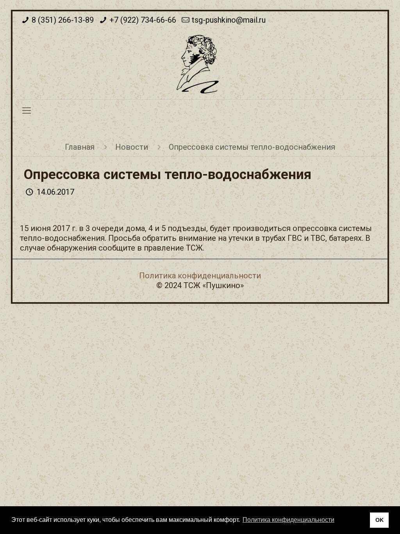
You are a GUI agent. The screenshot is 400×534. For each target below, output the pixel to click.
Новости (131, 147)
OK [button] (379, 520)
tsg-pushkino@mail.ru (229, 20)
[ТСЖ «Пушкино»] (200, 64)
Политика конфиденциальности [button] (288, 519)
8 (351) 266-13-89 (63, 20)
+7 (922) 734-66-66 (142, 20)
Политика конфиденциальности (200, 275)
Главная (80, 147)
